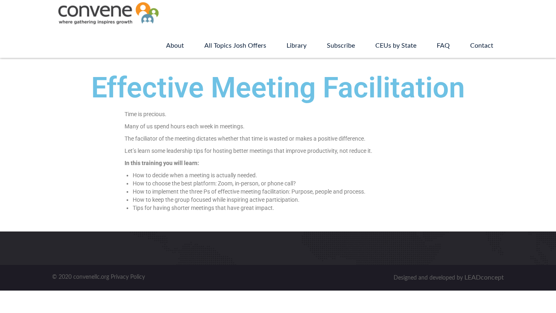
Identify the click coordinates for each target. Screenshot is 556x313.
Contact (481, 45)
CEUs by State (395, 45)
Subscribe (341, 45)
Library (296, 45)
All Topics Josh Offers (235, 45)
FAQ (443, 45)
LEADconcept (484, 277)
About (175, 45)
